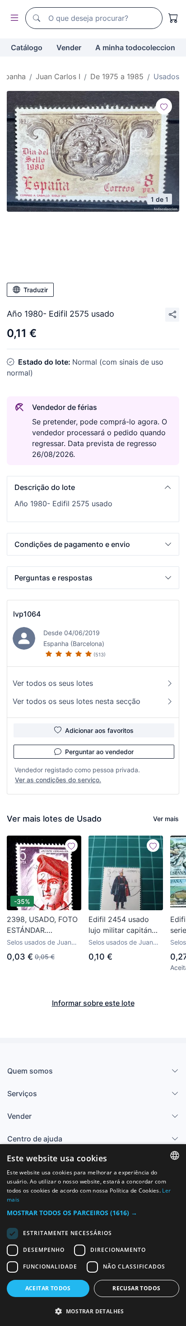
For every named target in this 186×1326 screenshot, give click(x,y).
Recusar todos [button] (136, 1288)
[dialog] (93, 1235)
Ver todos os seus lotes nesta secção (76, 701)
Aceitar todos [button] (48, 1288)
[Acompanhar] (164, 106)
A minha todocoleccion (135, 47)
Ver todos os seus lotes (53, 683)
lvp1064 (27, 613)
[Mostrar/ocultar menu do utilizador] (12, 18)
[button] (93, 487)
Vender (68, 47)
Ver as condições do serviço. (58, 780)
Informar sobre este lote (93, 1003)
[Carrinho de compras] (173, 18)
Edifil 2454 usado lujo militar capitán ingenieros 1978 (120, 925)
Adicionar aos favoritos (99, 730)
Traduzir (35, 290)
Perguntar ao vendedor (99, 752)
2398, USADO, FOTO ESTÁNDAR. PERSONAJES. (42, 925)
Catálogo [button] (26, 47)
